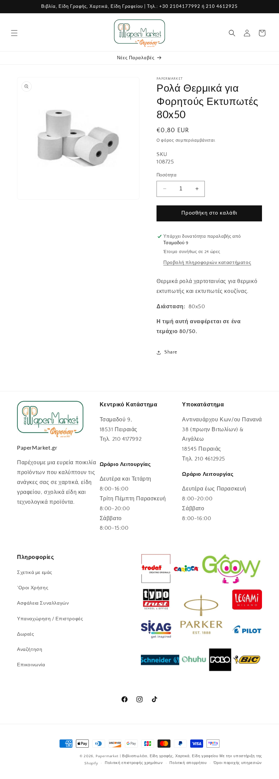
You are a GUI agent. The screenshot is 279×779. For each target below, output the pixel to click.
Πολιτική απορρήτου (188, 763)
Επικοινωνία (31, 665)
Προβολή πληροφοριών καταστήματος (207, 262)
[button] (14, 33)
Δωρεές (25, 634)
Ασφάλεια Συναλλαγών (43, 603)
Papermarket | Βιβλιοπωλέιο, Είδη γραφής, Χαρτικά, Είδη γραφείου (157, 756)
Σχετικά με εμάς (34, 572)
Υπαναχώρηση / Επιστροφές (50, 619)
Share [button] (170, 352)
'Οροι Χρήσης (32, 588)
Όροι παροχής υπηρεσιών (238, 763)
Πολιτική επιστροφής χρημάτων (134, 763)
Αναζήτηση (29, 649)
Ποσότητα (167, 175)
